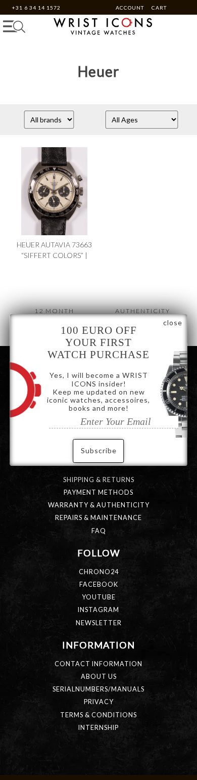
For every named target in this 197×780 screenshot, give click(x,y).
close (172, 322)
